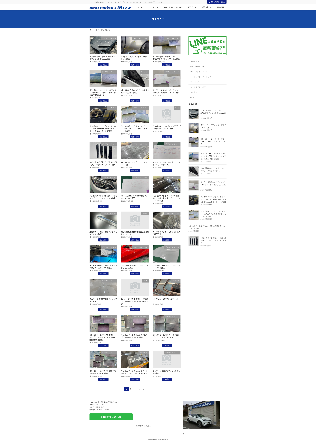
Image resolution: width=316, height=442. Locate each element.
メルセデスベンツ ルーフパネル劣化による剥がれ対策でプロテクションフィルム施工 (166, 198)
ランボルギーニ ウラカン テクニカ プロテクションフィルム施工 (166, 336)
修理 (192, 97)
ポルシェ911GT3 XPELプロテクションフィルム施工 (134, 196)
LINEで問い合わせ (218, 1)
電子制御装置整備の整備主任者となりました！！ (135, 232)
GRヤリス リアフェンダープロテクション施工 (134, 57)
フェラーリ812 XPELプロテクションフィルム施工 (134, 266)
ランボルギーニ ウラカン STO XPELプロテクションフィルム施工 (166, 57)
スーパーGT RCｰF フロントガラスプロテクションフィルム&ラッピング (134, 301)
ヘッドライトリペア (198, 87)
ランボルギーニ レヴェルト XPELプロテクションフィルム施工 (167, 127)
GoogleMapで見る (143, 425)
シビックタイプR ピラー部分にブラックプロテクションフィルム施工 (103, 163)
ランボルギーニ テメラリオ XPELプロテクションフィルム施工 (103, 57)
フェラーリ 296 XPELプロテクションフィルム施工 (166, 266)
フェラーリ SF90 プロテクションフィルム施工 (103, 300)
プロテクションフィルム (199, 71)
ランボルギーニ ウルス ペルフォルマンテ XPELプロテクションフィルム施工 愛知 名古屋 (103, 92)
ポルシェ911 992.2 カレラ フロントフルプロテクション (166, 163)
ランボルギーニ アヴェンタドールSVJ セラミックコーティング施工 (134, 372)
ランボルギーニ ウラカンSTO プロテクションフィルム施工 (103, 372)
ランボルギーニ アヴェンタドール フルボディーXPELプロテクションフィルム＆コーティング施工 (102, 128)
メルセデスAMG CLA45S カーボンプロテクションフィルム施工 (103, 266)
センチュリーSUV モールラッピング (166, 300)
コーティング (195, 61)
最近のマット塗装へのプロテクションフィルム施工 (103, 232)
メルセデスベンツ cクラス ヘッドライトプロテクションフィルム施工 (103, 196)
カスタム (193, 92)
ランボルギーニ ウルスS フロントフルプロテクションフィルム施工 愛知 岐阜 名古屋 (103, 337)
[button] (111, 416)
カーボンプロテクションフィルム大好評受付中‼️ (166, 232)
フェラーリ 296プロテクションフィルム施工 (166, 372)
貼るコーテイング (197, 66)
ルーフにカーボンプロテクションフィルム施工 (135, 163)
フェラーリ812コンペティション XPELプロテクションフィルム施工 (166, 91)
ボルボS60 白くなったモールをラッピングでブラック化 (135, 91)
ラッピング (194, 82)
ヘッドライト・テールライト (201, 77)
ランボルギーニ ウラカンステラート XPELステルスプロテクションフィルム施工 (134, 128)
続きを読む (103, 65)
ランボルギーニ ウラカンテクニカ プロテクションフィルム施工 (134, 336)
